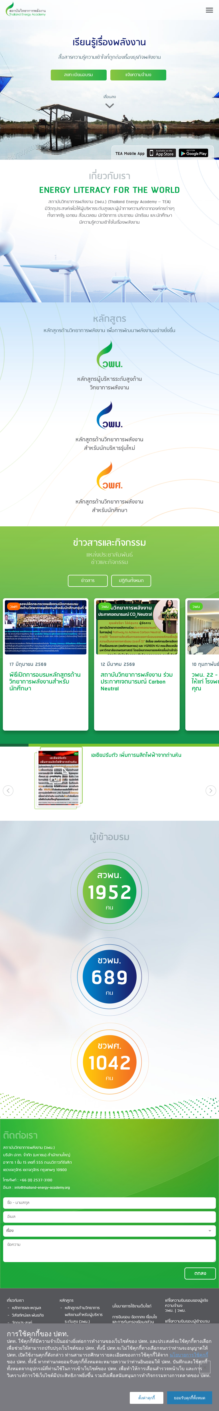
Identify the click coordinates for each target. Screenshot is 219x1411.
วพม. (181, 1310)
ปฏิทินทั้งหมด (131, 581)
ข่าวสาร (87, 581)
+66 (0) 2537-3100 (36, 1180)
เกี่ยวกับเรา (15, 1300)
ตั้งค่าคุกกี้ (146, 1397)
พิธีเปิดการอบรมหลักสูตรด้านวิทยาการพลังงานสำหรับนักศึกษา (45, 682)
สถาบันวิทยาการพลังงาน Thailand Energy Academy (26, 10)
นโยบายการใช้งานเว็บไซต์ (131, 1306)
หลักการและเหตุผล (26, 1308)
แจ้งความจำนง (138, 75)
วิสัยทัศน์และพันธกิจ (28, 1315)
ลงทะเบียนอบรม (78, 75)
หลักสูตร (67, 1300)
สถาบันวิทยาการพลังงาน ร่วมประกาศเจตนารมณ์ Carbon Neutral (137, 682)
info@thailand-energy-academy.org (42, 1187)
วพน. (169, 1310)
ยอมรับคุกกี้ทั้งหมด (189, 1397)
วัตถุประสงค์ (22, 1323)
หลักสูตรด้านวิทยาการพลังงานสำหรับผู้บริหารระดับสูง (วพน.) (84, 1315)
